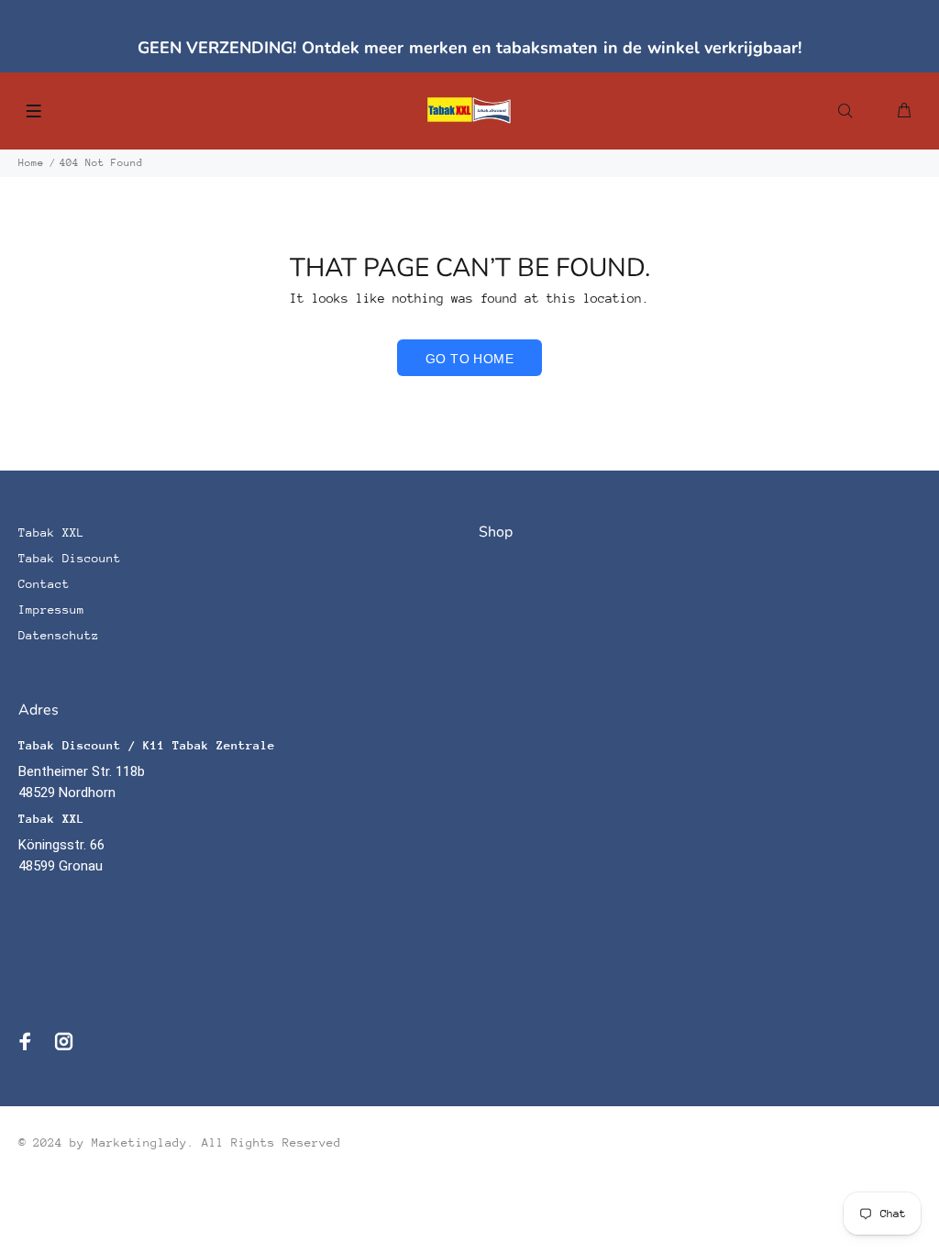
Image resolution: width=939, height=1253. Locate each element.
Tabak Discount (69, 558)
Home (31, 163)
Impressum (51, 609)
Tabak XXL (51, 532)
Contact (44, 584)
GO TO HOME (469, 358)
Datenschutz (58, 635)
